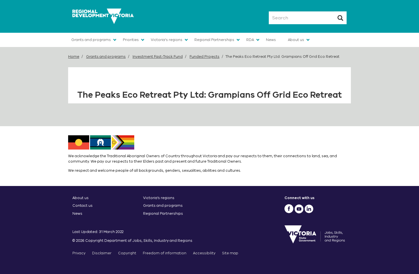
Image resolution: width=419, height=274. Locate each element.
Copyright (127, 253)
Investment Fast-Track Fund (158, 56)
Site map (230, 253)
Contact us (82, 205)
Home (73, 56)
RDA (250, 39)
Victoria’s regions (158, 197)
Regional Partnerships (214, 39)
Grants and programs (91, 39)
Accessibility (204, 253)
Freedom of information (164, 253)
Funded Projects (204, 56)
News (271, 39)
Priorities (131, 39)
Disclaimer (101, 253)
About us (296, 39)
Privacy (79, 253)
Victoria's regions (166, 39)
